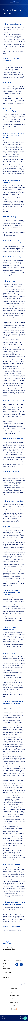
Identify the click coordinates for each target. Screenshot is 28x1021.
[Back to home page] (14, 2)
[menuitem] (6, 960)
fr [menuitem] (16, 971)
